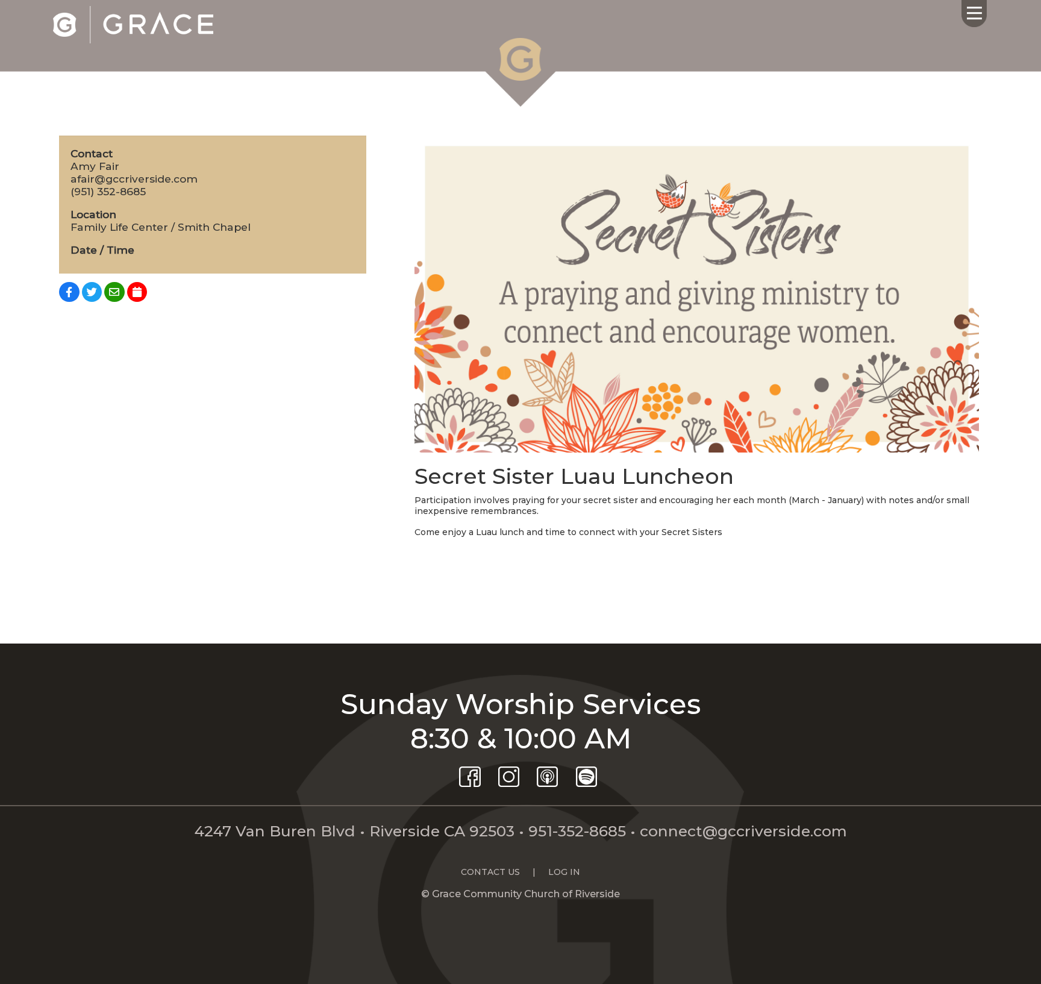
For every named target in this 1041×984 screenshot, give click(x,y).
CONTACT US (490, 871)
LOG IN (564, 871)
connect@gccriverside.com (743, 831)
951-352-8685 (577, 831)
